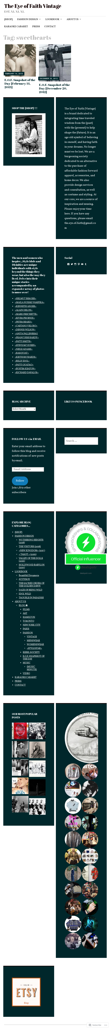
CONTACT (50, 26)
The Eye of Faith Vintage (32, 5)
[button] (72, 771)
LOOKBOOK (52, 19)
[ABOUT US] (20, 732)
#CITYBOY (24, 579)
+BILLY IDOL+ (22, 361)
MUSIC (26, 662)
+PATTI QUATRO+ (24, 365)
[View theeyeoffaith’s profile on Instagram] (75, 264)
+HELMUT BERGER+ (25, 298)
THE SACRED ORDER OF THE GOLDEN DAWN (31, 585)
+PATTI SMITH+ (23, 341)
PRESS (36, 26)
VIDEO (26, 673)
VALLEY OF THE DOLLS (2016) (31, 560)
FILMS (26, 609)
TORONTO (28, 621)
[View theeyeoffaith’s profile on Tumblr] (86, 264)
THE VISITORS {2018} (30, 546)
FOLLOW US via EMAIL (26, 439)
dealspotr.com (86, 573)
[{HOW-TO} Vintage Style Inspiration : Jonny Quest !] (37, 769)
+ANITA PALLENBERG (26, 333)
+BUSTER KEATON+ (25, 368)
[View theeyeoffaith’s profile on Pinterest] (79, 264)
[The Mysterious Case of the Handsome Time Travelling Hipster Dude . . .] (37, 732)
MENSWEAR (33, 640)
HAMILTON (29, 617)
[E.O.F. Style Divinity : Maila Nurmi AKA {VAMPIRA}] (20, 768)
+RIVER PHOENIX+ (25, 318)
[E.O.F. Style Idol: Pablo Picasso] (20, 750)
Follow (20, 481)
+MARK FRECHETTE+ (26, 314)
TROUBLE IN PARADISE (31, 597)
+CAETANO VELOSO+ (26, 326)
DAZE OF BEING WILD (30, 590)
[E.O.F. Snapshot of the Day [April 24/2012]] (20, 805)
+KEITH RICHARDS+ (26, 357)
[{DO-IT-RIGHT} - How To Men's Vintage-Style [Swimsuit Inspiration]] (37, 807)
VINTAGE (32, 636)
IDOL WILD (25, 594)
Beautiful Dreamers (29, 575)
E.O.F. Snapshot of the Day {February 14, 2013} (19, 83)
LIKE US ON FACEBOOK (78, 401)
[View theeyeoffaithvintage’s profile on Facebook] (68, 264)
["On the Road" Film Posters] (20, 786)
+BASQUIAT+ (22, 353)
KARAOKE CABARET (16, 26)
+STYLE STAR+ (34, 648)
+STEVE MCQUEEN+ (25, 345)
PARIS (26, 629)
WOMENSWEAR (35, 644)
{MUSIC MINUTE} (32, 668)
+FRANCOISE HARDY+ (27, 337)
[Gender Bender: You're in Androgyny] (37, 750)
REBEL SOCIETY (31, 652)
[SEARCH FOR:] (81, 441)
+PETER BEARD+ (23, 322)
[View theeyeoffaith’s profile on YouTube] (82, 264)
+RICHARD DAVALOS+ (27, 372)
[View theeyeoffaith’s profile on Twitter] (72, 264)
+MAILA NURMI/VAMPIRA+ (29, 302)
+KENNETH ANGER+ (25, 306)
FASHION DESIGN (27, 19)
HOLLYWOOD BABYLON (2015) (32, 566)
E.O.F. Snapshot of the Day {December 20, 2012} (54, 88)
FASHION (28, 633)
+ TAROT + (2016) (27, 554)
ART (25, 613)
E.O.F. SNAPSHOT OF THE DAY (34, 658)
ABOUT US (72, 19)
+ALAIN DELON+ (24, 310)
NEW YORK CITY (31, 625)
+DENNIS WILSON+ (25, 329)
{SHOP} (8, 19)
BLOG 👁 (23, 605)
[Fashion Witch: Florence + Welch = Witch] (37, 788)
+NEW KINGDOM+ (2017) (32, 550)
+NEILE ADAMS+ (24, 349)
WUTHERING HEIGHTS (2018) (31, 541)
